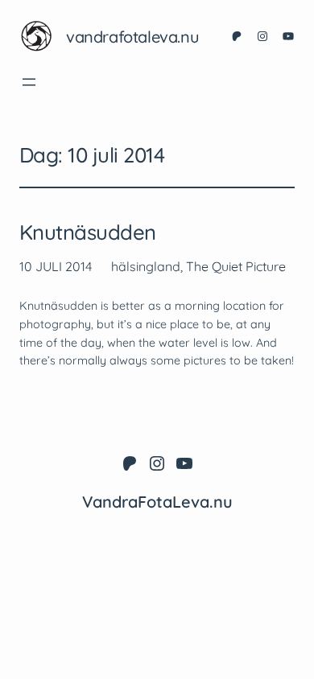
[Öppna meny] (29, 82)
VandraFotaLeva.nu (132, 37)
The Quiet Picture (236, 266)
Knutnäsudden (87, 232)
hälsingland (145, 266)
